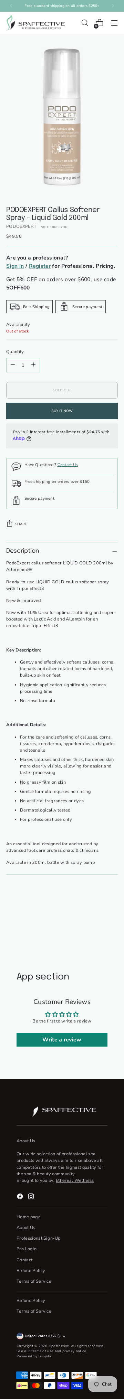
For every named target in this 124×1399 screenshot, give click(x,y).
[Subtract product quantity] (13, 365)
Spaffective (59, 1346)
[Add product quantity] (33, 365)
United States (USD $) (43, 1336)
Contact (24, 1260)
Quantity (15, 352)
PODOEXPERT (21, 226)
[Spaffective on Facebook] (21, 1197)
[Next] (112, 6)
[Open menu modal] (114, 23)
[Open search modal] (85, 23)
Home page (29, 1217)
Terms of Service (34, 1281)
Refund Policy (31, 1271)
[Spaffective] (35, 22)
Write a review (61, 1039)
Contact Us (68, 464)
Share (21, 524)
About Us (26, 1228)
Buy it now (62, 411)
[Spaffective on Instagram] (32, 1197)
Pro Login (27, 1249)
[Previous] (11, 6)
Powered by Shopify (34, 1356)
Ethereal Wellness (75, 1180)
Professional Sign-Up (38, 1238)
